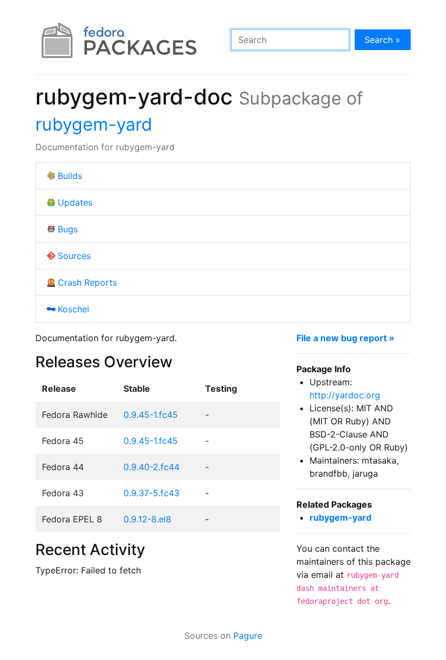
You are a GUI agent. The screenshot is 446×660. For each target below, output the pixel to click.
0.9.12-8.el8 (147, 519)
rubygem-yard (93, 124)
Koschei (73, 309)
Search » (382, 39)
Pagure (247, 635)
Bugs (68, 229)
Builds (70, 175)
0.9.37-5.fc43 (151, 493)
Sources (74, 255)
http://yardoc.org (344, 395)
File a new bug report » (345, 337)
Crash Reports (87, 282)
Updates (75, 202)
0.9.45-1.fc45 (150, 414)
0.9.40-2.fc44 (151, 466)
